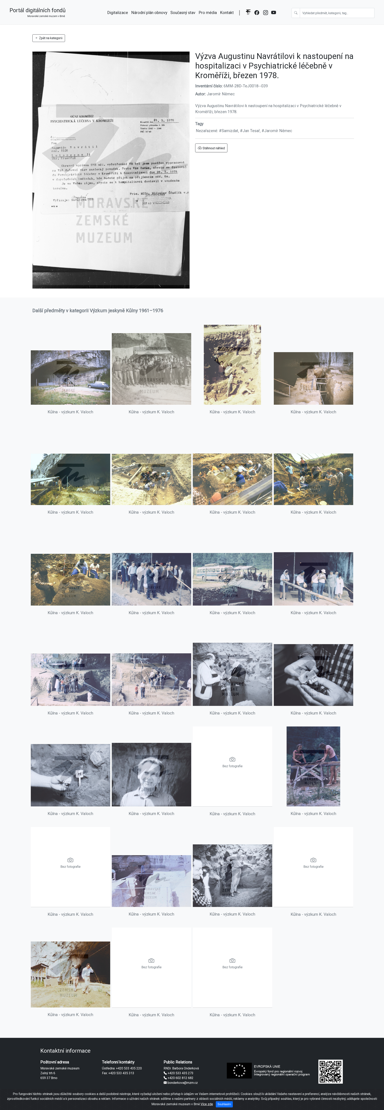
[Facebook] (257, 15)
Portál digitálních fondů (38, 12)
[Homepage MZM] (248, 15)
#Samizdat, (229, 130)
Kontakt (227, 12)
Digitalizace (117, 12)
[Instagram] (265, 15)
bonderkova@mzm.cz (182, 1083)
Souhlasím (224, 1104)
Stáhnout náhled (213, 148)
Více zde (207, 1104)
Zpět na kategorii (50, 38)
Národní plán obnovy (149, 12)
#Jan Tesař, (251, 130)
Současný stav (182, 12)
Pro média (208, 12)
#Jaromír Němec (277, 130)
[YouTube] (274, 15)
